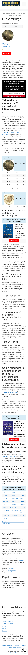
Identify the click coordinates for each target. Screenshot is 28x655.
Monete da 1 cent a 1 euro (13, 13)
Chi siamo (21, 560)
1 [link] (12, 188)
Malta (14, 507)
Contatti (19, 647)
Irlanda (22, 501)
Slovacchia (6, 515)
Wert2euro (11, 568)
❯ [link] (24, 188)
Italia (4, 504)
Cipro (13, 495)
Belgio (21, 492)
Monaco (22, 507)
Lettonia (14, 504)
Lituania (22, 504)
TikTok (4, 628)
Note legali (16, 645)
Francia (22, 498)
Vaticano (5, 518)
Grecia (14, 501)
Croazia (22, 495)
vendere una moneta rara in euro (11, 392)
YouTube (4, 626)
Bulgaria (5, 495)
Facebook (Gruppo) (7, 623)
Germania (5, 501)
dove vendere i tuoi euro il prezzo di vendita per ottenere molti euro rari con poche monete (19, 429)
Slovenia (14, 515)
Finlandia (15, 498)
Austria (14, 492)
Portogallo (15, 510)
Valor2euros (11, 572)
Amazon (4, 631)
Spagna (22, 515)
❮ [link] (10, 188)
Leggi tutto (6, 54)
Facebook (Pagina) (7, 621)
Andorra (5, 492)
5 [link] (22, 188)
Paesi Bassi (6, 510)
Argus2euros (12, 570)
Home (3, 13)
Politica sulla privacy (7, 645)
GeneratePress (14, 652)
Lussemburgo (7, 507)
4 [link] (19, 188)
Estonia (5, 498)
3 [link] (17, 188)
